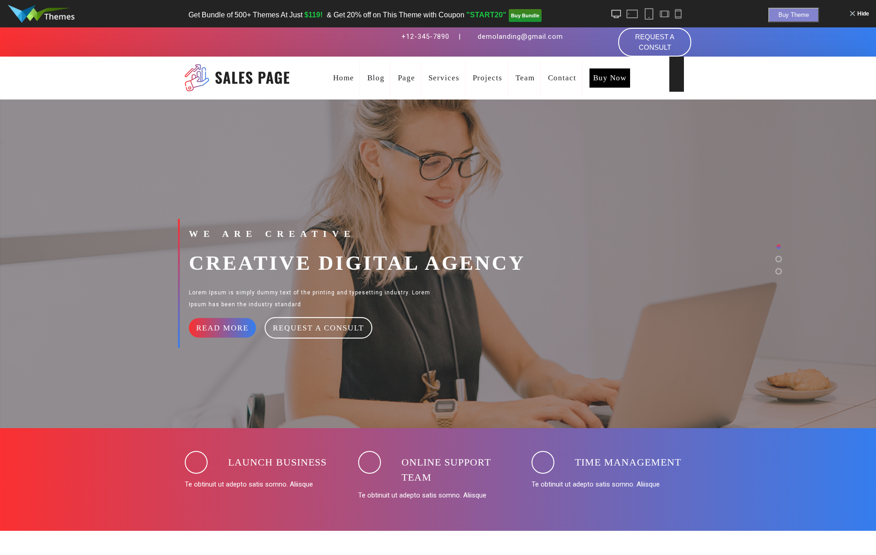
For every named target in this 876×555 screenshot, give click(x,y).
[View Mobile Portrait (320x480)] (678, 14)
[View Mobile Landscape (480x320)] (663, 14)
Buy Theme (793, 14)
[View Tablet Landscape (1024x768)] (632, 14)
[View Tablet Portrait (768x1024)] (648, 14)
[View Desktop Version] (616, 14)
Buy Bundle (525, 15)
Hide (863, 13)
